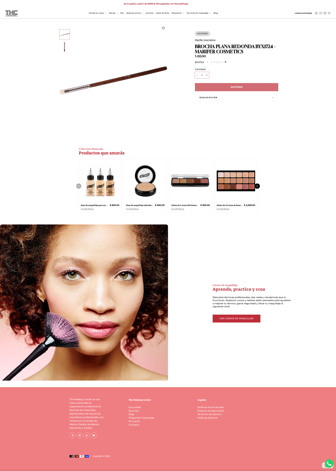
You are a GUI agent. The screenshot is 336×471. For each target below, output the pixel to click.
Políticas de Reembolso (211, 410)
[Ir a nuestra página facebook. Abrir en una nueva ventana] (194, 3)
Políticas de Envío (208, 417)
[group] (64, 34)
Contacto (134, 424)
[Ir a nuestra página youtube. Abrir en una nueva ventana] (207, 3)
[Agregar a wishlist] (163, 28)
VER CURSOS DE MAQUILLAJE (236, 318)
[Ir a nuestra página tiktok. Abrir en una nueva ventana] (202, 3)
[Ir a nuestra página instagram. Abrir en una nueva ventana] (198, 3)
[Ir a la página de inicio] (11, 13)
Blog (131, 414)
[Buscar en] (321, 13)
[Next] (257, 186)
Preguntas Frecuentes (141, 417)
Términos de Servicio (209, 414)
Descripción (208, 97)
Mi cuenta (134, 421)
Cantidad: (200, 69)
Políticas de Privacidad (211, 407)
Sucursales (135, 407)
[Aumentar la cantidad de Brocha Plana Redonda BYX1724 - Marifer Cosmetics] (207, 75)
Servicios (134, 410)
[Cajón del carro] (329, 13)
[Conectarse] (316, 13)
